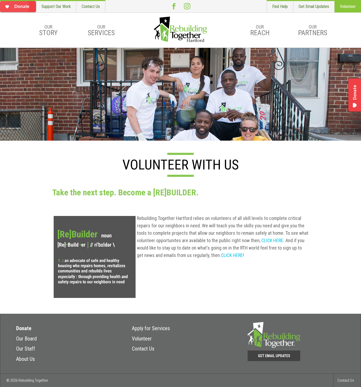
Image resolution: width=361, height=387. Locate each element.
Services (101, 30)
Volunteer (348, 6)
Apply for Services (151, 328)
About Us (25, 359)
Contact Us (91, 6)
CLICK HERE (272, 240)
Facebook (174, 6)
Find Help (280, 6)
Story (48, 30)
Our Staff (25, 348)
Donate (23, 328)
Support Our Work (56, 6)
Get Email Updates (314, 6)
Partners (312, 30)
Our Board (26, 338)
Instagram (187, 6)
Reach (260, 30)
